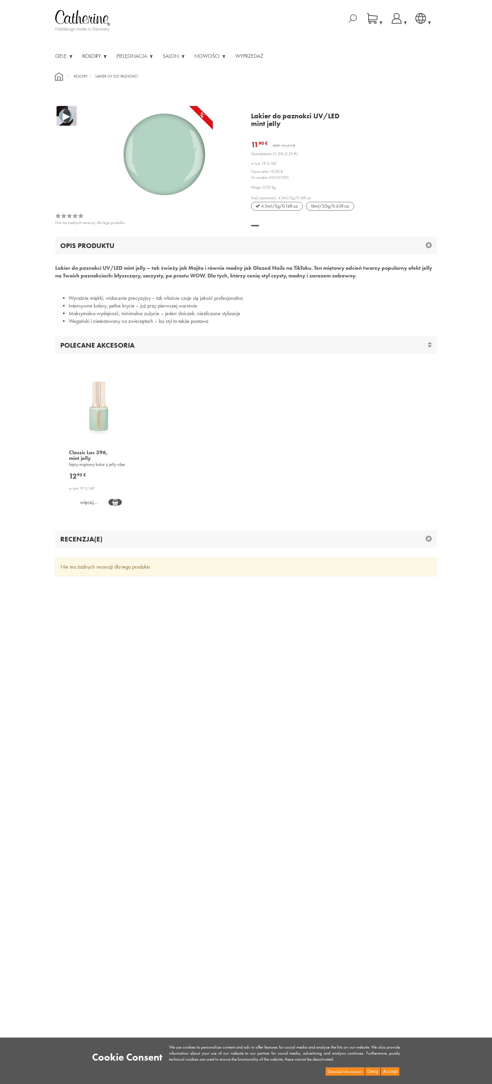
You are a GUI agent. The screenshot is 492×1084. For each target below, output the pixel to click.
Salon (171, 56)
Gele (61, 56)
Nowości (207, 56)
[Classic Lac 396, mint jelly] (99, 412)
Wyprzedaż (249, 56)
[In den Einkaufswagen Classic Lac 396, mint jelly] (115, 502)
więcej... (88, 502)
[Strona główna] (59, 77)
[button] (255, 225)
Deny (372, 1071)
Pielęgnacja (132, 56)
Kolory (92, 56)
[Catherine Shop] (82, 17)
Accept (390, 1071)
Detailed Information (345, 1071)
